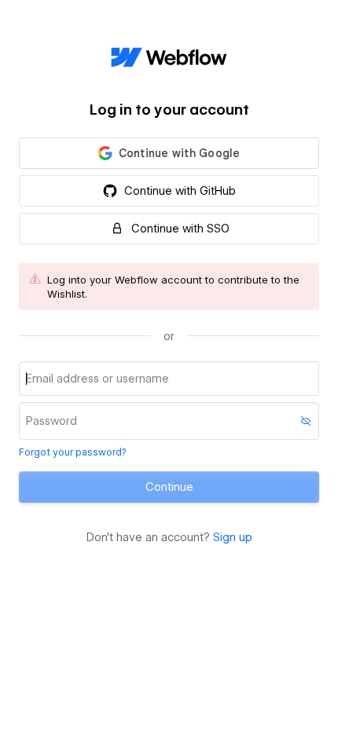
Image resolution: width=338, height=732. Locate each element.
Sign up (232, 537)
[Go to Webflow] (169, 58)
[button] (169, 153)
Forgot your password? (72, 452)
